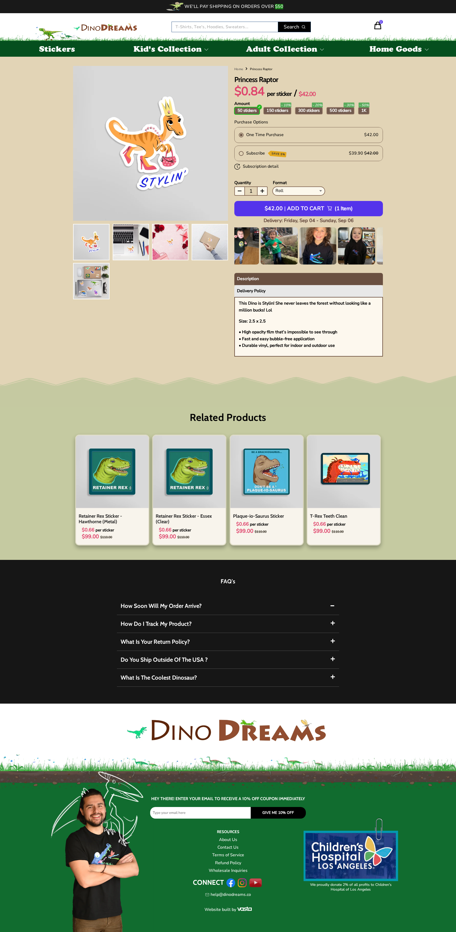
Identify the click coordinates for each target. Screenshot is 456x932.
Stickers (57, 50)
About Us (228, 840)
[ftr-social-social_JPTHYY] (255, 886)
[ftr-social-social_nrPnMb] (242, 886)
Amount (242, 104)
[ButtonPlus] (262, 191)
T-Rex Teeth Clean (328, 516)
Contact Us (228, 847)
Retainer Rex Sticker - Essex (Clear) (184, 519)
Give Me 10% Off (278, 812)
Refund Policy (228, 863)
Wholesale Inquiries (228, 870)
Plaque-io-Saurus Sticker (258, 516)
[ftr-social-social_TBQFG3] (230, 886)
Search (291, 26)
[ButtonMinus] (239, 191)
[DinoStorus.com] (106, 27)
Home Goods (395, 50)
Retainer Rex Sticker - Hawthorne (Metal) (100, 519)
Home (238, 69)
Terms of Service (228, 855)
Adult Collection (281, 50)
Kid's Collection (168, 50)
